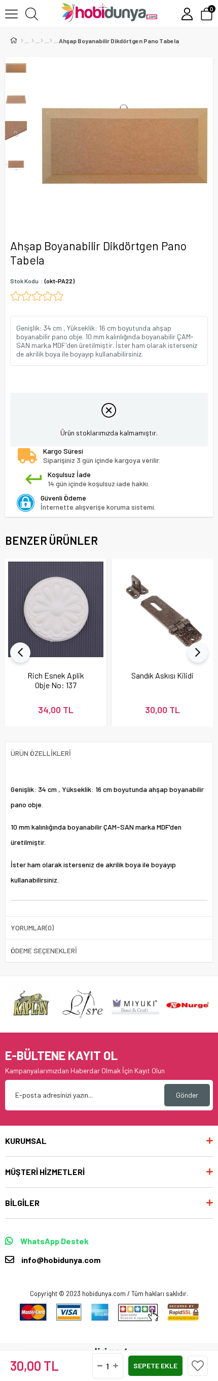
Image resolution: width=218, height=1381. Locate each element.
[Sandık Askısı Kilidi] (162, 609)
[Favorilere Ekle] (198, 1366)
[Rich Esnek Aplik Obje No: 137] (55, 609)
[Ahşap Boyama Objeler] (51, 41)
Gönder (187, 1095)
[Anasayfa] (22, 41)
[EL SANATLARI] (32, 41)
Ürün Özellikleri (41, 753)
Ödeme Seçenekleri (44, 950)
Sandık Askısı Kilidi (162, 675)
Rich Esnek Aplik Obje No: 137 (55, 680)
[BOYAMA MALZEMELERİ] (42, 41)
